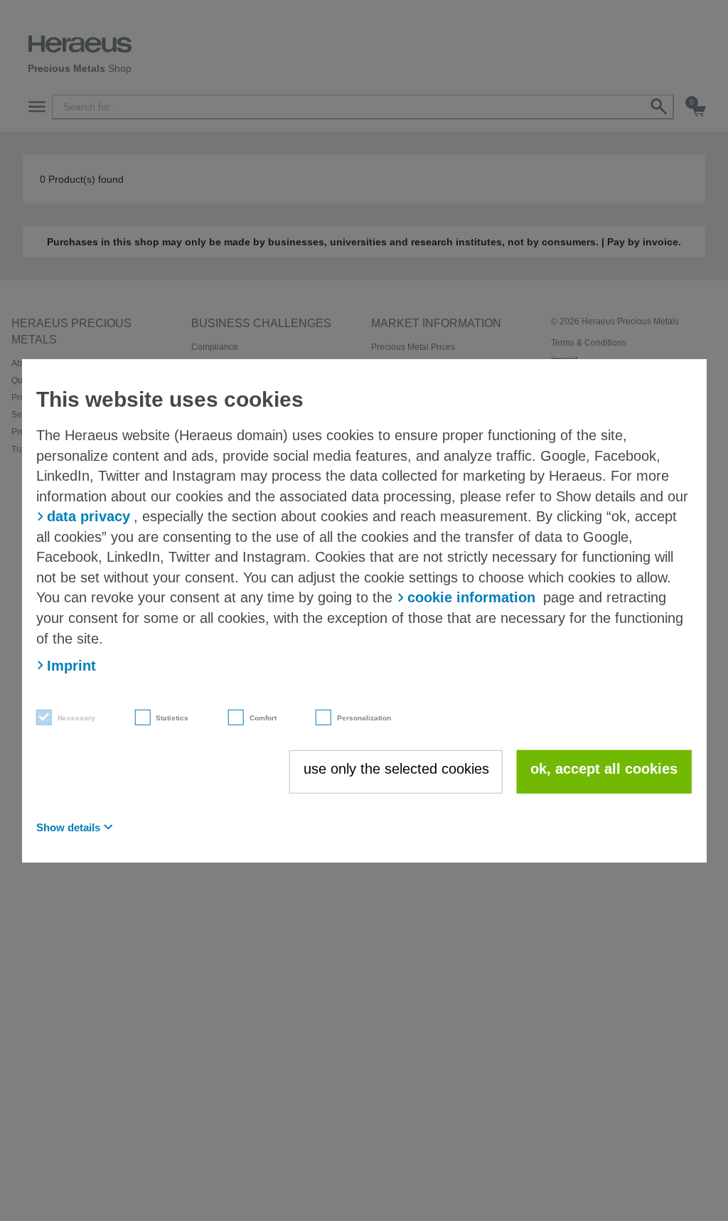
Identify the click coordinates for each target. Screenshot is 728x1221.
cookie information (471, 597)
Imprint (71, 665)
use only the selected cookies (396, 768)
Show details (68, 827)
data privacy (88, 516)
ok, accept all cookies (604, 768)
